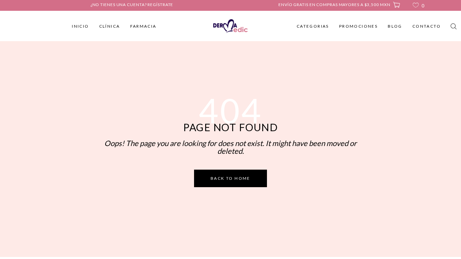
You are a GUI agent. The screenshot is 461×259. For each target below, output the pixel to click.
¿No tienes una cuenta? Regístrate (131, 4)
